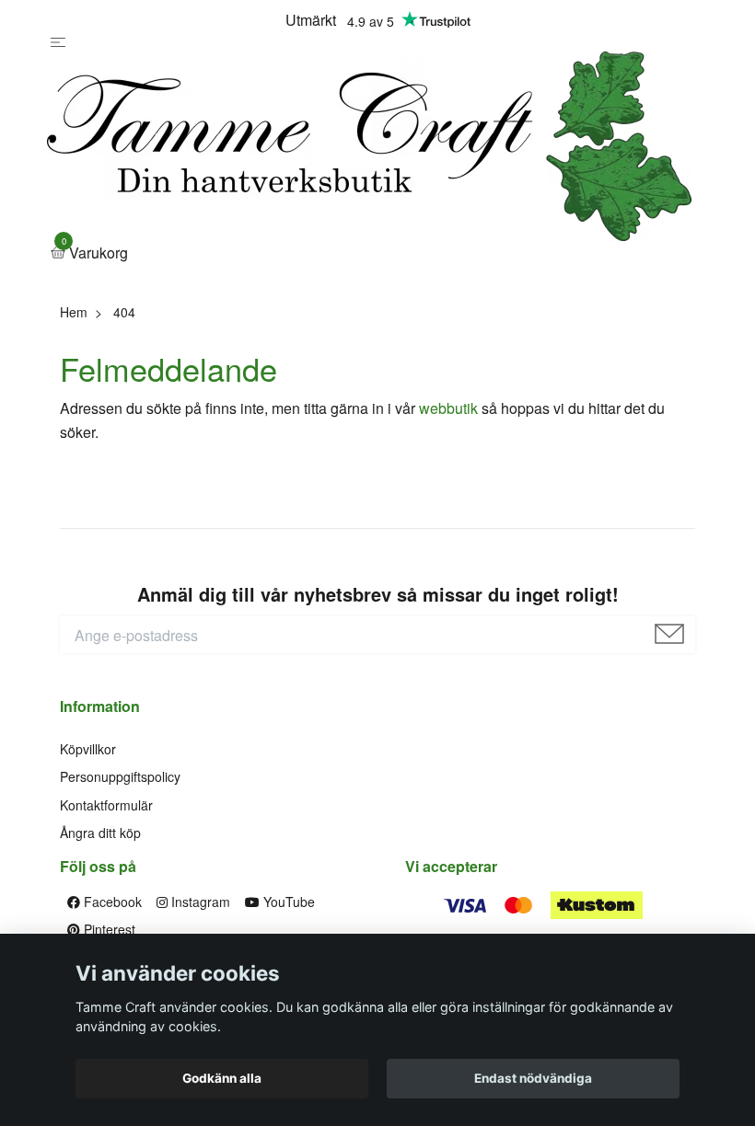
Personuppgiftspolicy (120, 776)
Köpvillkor (88, 749)
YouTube (287, 901)
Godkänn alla (221, 1078)
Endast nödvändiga (533, 1078)
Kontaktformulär (106, 805)
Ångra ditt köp (100, 832)
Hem (73, 312)
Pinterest (107, 929)
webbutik (448, 408)
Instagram (199, 901)
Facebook (111, 901)
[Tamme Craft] (369, 146)
